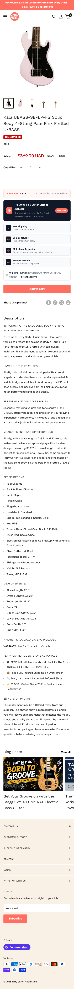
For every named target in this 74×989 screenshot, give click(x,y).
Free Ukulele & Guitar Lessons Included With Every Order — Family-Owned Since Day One (37, 4)
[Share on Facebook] (48, 302)
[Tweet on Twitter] (61, 302)
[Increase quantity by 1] (39, 167)
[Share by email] (68, 302)
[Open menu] (5, 16)
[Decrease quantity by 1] (21, 167)
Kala (6, 144)
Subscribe (15, 918)
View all (66, 752)
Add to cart (37, 289)
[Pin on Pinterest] (55, 302)
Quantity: (9, 167)
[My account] (60, 16)
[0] (68, 16)
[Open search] (54, 16)
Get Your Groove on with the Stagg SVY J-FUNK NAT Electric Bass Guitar (30, 802)
